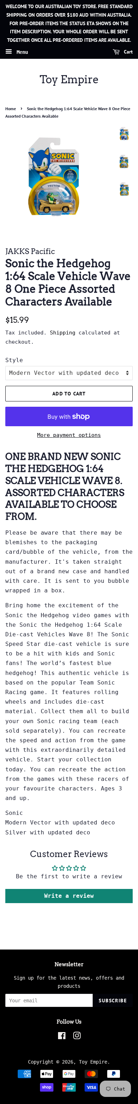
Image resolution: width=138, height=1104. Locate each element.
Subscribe (113, 1000)
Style (14, 360)
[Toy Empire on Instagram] (77, 1037)
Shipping (62, 332)
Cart (127, 52)
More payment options (69, 435)
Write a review (69, 895)
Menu (21, 52)
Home (10, 108)
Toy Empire (69, 79)
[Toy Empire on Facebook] (62, 1037)
